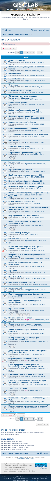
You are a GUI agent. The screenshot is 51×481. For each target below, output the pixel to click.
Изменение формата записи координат (25, 187)
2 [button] (24, 52)
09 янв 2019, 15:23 (39, 290)
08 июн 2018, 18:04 (38, 376)
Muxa (26, 234)
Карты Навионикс (16, 79)
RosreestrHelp (29, 258)
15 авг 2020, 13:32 (36, 225)
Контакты (8, 465)
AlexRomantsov (30, 104)
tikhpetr (27, 62)
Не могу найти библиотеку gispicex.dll (25, 181)
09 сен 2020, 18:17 (37, 217)
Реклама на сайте (19, 467)
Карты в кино (14, 162)
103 (28, 314)
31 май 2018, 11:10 (35, 390)
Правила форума (9, 44)
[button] (18, 52)
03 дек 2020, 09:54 (37, 198)
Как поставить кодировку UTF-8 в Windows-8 (28, 134)
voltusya (27, 376)
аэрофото (12, 271)
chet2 (26, 100)
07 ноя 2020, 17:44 (38, 203)
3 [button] (27, 52)
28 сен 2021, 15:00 (37, 154)
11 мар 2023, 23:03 (37, 118)
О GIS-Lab (13, 464)
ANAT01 (27, 211)
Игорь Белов (29, 319)
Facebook (22, 9)
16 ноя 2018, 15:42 (40, 298)
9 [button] (38, 52)
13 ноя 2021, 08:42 (37, 142)
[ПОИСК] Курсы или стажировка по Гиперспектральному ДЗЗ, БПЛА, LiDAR (25, 366)
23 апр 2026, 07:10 (37, 70)
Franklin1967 (29, 384)
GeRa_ (27, 250)
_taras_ (27, 266)
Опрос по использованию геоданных (24, 324)
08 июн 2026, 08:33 (37, 62)
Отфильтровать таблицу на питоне (23, 359)
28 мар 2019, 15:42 (38, 278)
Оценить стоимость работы (20, 116)
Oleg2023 (28, 80)
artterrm (27, 124)
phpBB (21, 457)
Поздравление (14, 73)
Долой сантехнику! (16, 61)
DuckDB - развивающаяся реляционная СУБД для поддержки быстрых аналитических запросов (28, 195)
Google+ (32, 9)
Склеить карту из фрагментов (21, 201)
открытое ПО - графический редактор (24, 153)
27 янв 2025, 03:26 (37, 87)
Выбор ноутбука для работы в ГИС (23, 110)
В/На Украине (14, 140)
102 (25, 314)
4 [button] (30, 52)
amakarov (28, 272)
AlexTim (27, 136)
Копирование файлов (17, 102)
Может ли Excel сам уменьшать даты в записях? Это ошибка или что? (25, 247)
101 (21, 314)
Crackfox (28, 304)
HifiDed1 (27, 183)
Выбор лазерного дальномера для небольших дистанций (23, 339)
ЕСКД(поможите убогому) (19, 90)
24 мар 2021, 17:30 (36, 188)
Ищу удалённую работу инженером (23, 215)
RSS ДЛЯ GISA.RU (16, 277)
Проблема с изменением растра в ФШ (25, 175)
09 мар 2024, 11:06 (37, 92)
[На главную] (25, 3)
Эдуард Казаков (30, 164)
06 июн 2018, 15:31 (41, 384)
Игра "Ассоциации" (16, 309)
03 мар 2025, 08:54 (39, 80)
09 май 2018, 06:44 (37, 401)
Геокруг (43, 468)
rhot (26, 360)
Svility (26, 188)
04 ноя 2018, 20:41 (37, 310)
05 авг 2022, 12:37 (38, 124)
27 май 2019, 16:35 (37, 266)
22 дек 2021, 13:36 (38, 136)
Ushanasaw (29, 284)
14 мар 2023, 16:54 (36, 112)
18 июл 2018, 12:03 (35, 326)
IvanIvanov (28, 298)
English (40, 9)
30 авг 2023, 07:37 (36, 100)
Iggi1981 (27, 171)
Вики (30, 465)
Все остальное (10, 39)
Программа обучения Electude (21, 282)
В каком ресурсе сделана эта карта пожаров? (28, 406)
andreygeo (28, 290)
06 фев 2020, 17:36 (37, 250)
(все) (25, 465)
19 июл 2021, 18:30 (38, 171)
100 (17, 314)
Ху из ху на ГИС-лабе (17, 389)
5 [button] (33, 52)
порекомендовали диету (19, 147)
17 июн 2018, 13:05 (37, 354)
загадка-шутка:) (15, 288)
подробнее (33, 480)
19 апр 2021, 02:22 (38, 183)
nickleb (27, 198)
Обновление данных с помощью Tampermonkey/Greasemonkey (22, 97)
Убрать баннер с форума (19, 233)
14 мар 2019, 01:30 (40, 284)
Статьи (20, 464)
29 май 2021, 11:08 (37, 177)
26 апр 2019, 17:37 (39, 272)
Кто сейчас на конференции (13, 430)
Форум (21, 465)
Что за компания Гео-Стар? (20, 318)
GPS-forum (13, 85)
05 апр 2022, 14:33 (36, 130)
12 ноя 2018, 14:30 (38, 304)
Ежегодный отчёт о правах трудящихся (25, 374)
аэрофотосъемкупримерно (20, 170)
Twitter (11, 9)
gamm (27, 112)
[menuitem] (8, 30)
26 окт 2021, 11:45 (37, 148)
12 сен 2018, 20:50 (42, 319)
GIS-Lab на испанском (18, 239)
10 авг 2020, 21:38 (36, 234)
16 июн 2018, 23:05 (35, 360)
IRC (10, 467)
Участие (15, 465)
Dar (26, 326)
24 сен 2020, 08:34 (38, 211)
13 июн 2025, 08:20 (37, 75)
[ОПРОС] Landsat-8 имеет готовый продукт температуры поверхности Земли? (27, 381)
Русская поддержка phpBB (25, 458)
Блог (6, 467)
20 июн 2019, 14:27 (42, 258)
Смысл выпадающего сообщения (23, 128)
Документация (29, 464)
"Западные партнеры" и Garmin (22, 122)
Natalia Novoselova (31, 341)
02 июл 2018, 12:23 (37, 333)
